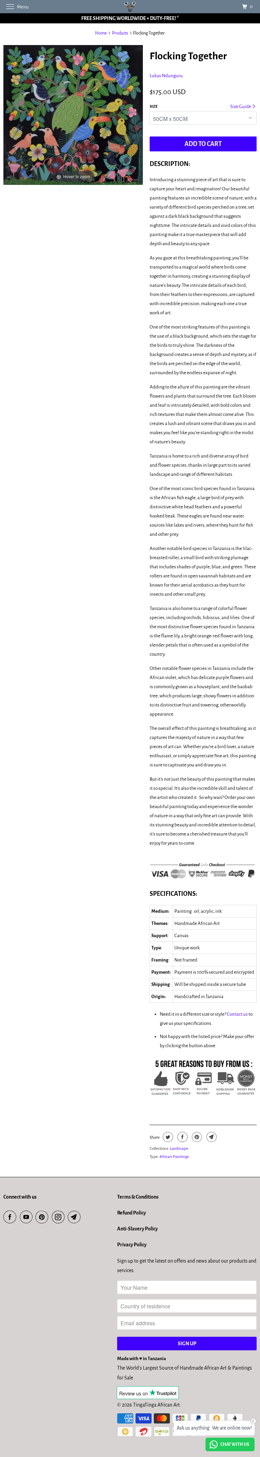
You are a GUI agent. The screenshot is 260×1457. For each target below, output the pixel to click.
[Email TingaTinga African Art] (75, 1217)
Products (120, 33)
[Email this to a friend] (211, 1137)
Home (101, 33)
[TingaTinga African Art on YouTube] (27, 1217)
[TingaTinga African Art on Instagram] (59, 1217)
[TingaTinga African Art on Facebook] (11, 1217)
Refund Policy (131, 1213)
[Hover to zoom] (73, 114)
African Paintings (174, 1157)
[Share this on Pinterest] (196, 1137)
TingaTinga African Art (156, 1405)
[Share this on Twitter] (167, 1137)
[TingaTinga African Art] (130, 6)
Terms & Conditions (137, 1197)
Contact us (237, 1014)
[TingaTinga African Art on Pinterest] (43, 1217)
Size (154, 106)
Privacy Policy (132, 1244)
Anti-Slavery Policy (137, 1228)
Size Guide (241, 106)
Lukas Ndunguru (166, 75)
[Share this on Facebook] (182, 1137)
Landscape (179, 1148)
